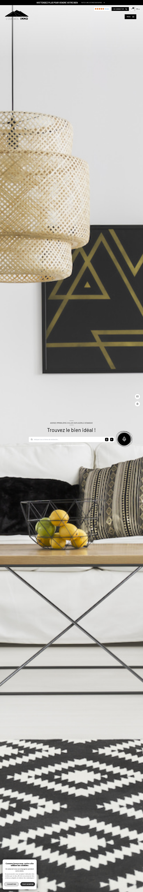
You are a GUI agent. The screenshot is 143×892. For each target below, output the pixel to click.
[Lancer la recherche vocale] (124, 438)
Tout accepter (27, 884)
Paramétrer (11, 884)
